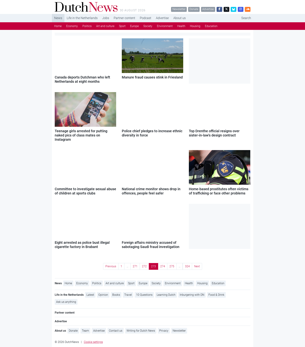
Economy (72, 26)
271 (135, 266)
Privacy (163, 330)
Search (246, 18)
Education (211, 26)
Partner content (124, 18)
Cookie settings (93, 342)
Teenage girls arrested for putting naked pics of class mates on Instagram (81, 135)
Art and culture (105, 26)
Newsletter (179, 9)
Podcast (145, 18)
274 (162, 266)
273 (153, 266)
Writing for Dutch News (141, 330)
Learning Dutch (166, 294)
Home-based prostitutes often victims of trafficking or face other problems (218, 191)
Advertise (208, 9)
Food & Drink (216, 294)
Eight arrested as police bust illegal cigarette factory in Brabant (82, 244)
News (58, 18)
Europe (134, 26)
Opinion (103, 294)
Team (85, 330)
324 (187, 266)
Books (116, 294)
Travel (128, 294)
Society (147, 26)
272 (144, 266)
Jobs (105, 18)
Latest (90, 294)
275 (171, 266)
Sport (122, 26)
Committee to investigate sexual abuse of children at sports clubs (85, 191)
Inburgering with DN (192, 294)
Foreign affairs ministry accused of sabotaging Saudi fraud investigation (150, 244)
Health (181, 26)
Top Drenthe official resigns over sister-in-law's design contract (214, 133)
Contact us (115, 330)
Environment (165, 26)
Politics (87, 26)
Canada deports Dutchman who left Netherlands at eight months (82, 79)
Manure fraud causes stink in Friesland (152, 77)
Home (58, 26)
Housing (195, 26)
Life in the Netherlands (82, 18)
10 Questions (144, 294)
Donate (193, 9)
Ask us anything (66, 302)
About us (179, 18)
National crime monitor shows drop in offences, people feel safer (151, 191)
